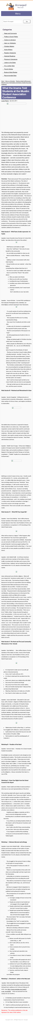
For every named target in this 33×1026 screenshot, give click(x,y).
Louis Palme (5, 101)
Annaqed (16, 6)
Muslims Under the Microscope (23, 81)
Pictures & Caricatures (10, 59)
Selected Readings (9, 56)
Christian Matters (9, 46)
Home (2, 81)
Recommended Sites (10, 75)
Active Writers (8, 49)
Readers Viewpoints (10, 53)
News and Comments (10, 33)
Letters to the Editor (10, 62)
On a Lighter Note (9, 66)
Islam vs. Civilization (10, 43)
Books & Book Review (10, 72)
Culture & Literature (10, 40)
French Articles (8, 69)
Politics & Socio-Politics (11, 36)
